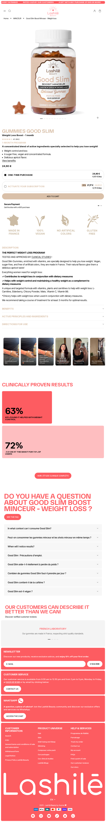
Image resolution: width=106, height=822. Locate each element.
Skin (39, 737)
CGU (7, 740)
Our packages (43, 754)
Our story (74, 767)
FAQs (73, 754)
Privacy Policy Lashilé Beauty (17, 760)
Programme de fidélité (80, 733)
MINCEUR (17, 18)
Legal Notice (10, 756)
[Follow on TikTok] (57, 816)
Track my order (77, 742)
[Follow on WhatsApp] (73, 816)
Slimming (41, 746)
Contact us (75, 746)
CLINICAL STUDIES (41, 257)
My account (75, 750)
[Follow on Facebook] (33, 816)
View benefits (9, 160)
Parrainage (75, 737)
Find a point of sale (78, 759)
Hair (39, 733)
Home (6, 18)
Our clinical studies (45, 759)
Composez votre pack (47, 750)
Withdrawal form (12, 751)
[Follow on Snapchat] (65, 816)
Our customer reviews (80, 763)
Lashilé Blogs (43, 763)
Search (8, 736)
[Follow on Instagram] (41, 816)
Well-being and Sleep (46, 742)
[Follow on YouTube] (49, 816)
